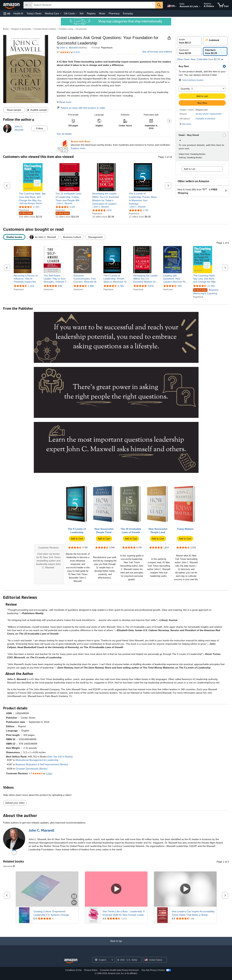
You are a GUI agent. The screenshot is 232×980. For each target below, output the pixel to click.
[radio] (189, 41)
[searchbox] (93, 5)
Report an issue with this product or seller (83, 107)
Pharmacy (114, 13)
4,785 (121, 286)
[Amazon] (11, 5)
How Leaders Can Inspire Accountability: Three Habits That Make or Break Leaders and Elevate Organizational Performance (193, 913)
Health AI (18, 13)
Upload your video (15, 802)
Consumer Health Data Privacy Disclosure (119, 970)
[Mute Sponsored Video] (74, 903)
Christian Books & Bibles (44, 29)
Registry (91, 13)
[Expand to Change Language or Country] (175, 6)
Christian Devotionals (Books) (31, 768)
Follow (39, 128)
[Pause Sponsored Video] (74, 896)
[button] (7, 13)
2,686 (91, 286)
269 (179, 286)
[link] (33, 197)
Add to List (189, 169)
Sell (81, 13)
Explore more (78, 148)
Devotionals (81, 29)
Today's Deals (33, 13)
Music (102, 13)
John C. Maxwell (69, 47)
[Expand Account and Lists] (199, 6)
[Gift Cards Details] (76, 13)
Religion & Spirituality (21, 29)
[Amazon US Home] (70, 961)
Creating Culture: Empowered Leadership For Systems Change (51, 913)
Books (6, 29)
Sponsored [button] (7, 866)
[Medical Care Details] (60, 13)
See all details (64, 133)
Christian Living (66, 29)
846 (60, 286)
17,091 (211, 286)
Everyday (128, 13)
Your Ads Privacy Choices (153, 970)
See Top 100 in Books (60, 756)
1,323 (31, 286)
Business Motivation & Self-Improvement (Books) (42, 764)
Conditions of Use (73, 970)
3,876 (151, 286)
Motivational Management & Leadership (37, 760)
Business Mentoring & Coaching (205, 291)
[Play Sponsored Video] (116, 889)
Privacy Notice (90, 970)
